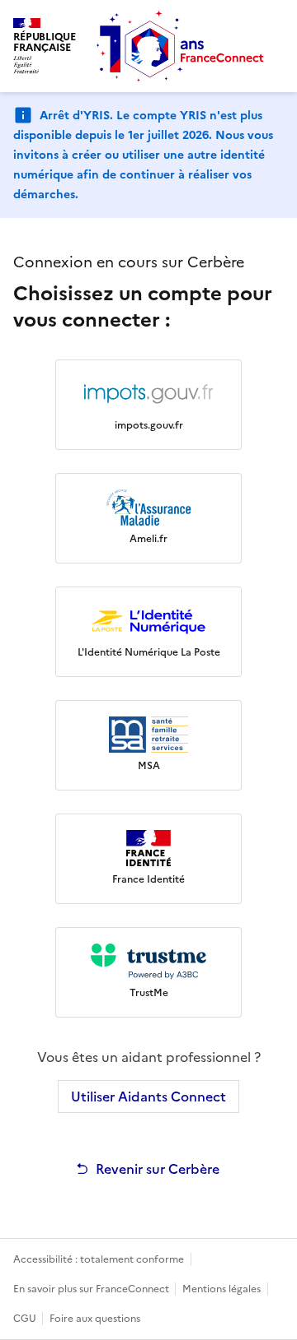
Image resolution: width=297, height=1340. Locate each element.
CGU (26, 1318)
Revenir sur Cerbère (157, 1169)
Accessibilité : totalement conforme (98, 1259)
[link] (148, 404)
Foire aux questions (95, 1318)
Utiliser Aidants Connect (148, 1096)
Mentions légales (221, 1289)
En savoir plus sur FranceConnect (92, 1289)
